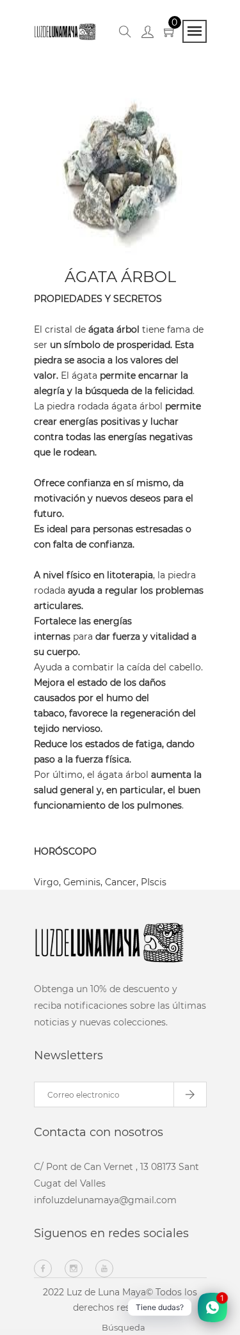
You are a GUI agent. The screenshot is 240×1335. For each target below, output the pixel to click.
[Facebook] (43, 1268)
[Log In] (147, 34)
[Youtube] (104, 1268)
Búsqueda (123, 1327)
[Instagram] (74, 1268)
